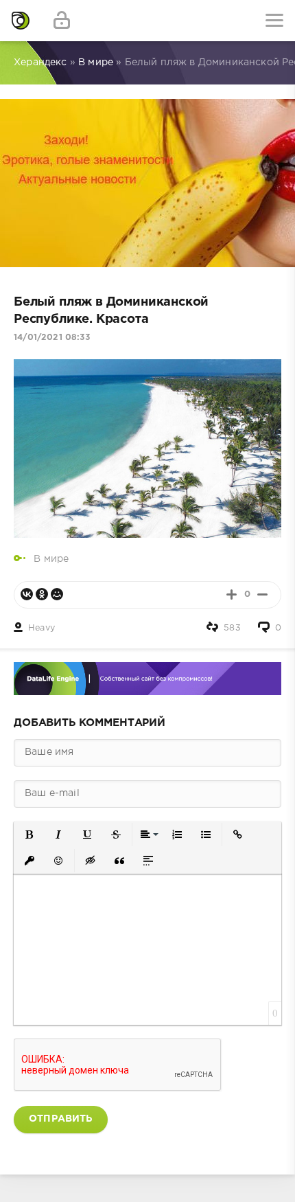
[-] (262, 594)
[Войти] (61, 20)
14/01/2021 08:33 (52, 337)
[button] (29, 834)
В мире (51, 559)
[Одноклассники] (42, 594)
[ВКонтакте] (27, 594)
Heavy (41, 628)
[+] (231, 594)
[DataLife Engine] (20, 20)
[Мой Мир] (57, 594)
